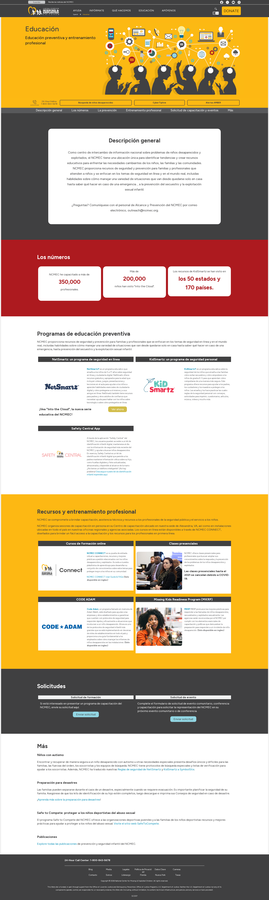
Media (109, 869)
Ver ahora (117, 409)
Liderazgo (126, 875)
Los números (79, 110)
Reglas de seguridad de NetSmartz (139, 769)
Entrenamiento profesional (143, 110)
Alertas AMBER (213, 103)
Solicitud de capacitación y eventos (194, 110)
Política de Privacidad (143, 870)
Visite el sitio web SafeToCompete (136, 823)
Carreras (176, 869)
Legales (126, 869)
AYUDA (77, 10)
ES (217, 13)
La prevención (107, 110)
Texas (177, 875)
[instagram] (206, 860)
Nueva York (160, 875)
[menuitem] (77, 10)
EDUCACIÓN (146, 10)
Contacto (93, 875)
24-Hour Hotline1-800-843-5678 (49, 102)
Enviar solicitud (86, 714)
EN (214, 13)
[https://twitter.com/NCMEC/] (195, 860)
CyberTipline (159, 103)
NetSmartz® (93, 369)
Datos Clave (160, 869)
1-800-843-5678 (100, 860)
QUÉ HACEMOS (121, 10)
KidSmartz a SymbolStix (179, 769)
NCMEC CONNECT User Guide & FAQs (105, 577)
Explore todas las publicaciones (57, 844)
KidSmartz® (190, 369)
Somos (109, 875)
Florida (143, 875)
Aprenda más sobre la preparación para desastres (69, 799)
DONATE (231, 11)
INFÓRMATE (96, 10)
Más (230, 110)
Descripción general (49, 110)
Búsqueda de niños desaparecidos (95, 103)
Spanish (75, 14)
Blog (91, 869)
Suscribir (36, 2)
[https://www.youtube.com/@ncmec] (201, 860)
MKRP (187, 609)
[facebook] (190, 860)
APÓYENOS (169, 10)
